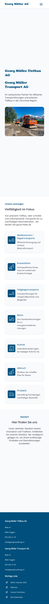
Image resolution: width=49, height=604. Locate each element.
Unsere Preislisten (17, 592)
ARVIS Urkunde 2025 (18, 582)
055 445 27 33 (10, 565)
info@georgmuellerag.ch (14, 542)
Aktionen (13, 587)
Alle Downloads (16, 597)
